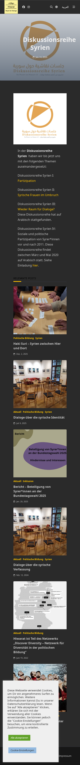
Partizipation (27, 181)
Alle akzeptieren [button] (19, 737)
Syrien (38, 338)
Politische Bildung (23, 338)
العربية (65, 7)
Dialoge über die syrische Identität (39, 417)
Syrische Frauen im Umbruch (38, 195)
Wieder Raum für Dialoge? (36, 209)
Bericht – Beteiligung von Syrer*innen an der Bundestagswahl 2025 (32, 491)
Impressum (65, 756)
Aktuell (17, 411)
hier (35, 265)
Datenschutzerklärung (21, 704)
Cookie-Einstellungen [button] (22, 750)
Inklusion (28, 481)
